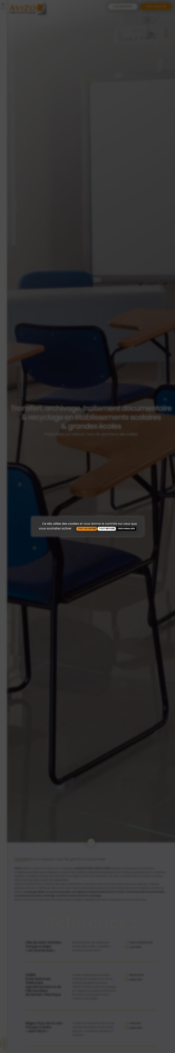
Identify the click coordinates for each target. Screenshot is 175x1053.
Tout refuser (107, 528)
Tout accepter (87, 528)
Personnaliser (126, 528)
